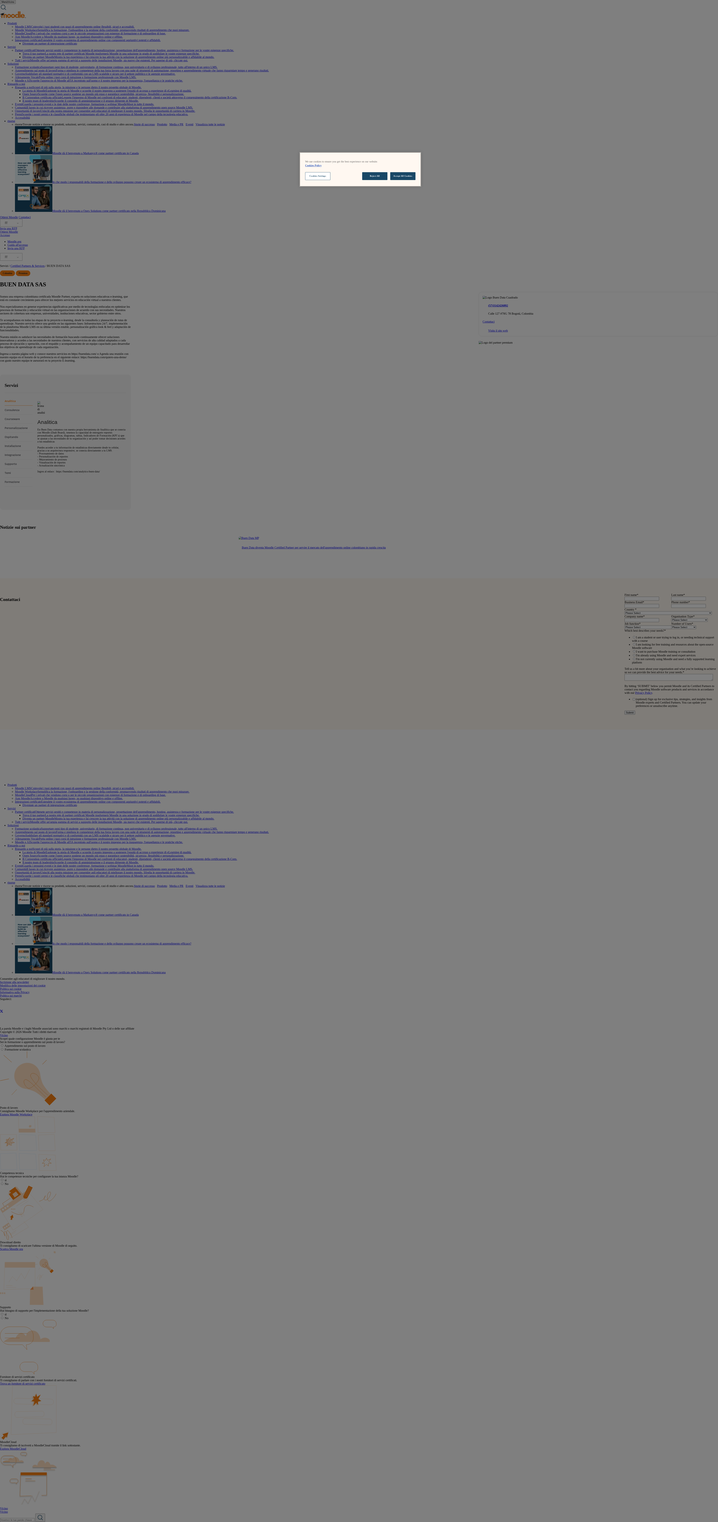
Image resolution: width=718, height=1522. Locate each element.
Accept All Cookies (402, 176)
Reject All (375, 176)
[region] (360, 169)
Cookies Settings (317, 176)
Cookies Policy (313, 165)
